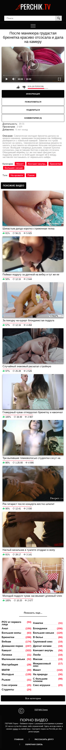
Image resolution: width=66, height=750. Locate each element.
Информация (33, 94)
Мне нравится (18, 87)
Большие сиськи (14, 167)
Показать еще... (33, 612)
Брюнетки (55, 163)
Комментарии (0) (33, 118)
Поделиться (33, 110)
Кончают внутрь (37, 163)
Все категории (33, 698)
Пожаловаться (33, 102)
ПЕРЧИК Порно (41, 710)
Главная (18, 739)
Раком (31, 175)
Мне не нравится (24, 87)
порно (15, 729)
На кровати (17, 175)
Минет (20, 163)
